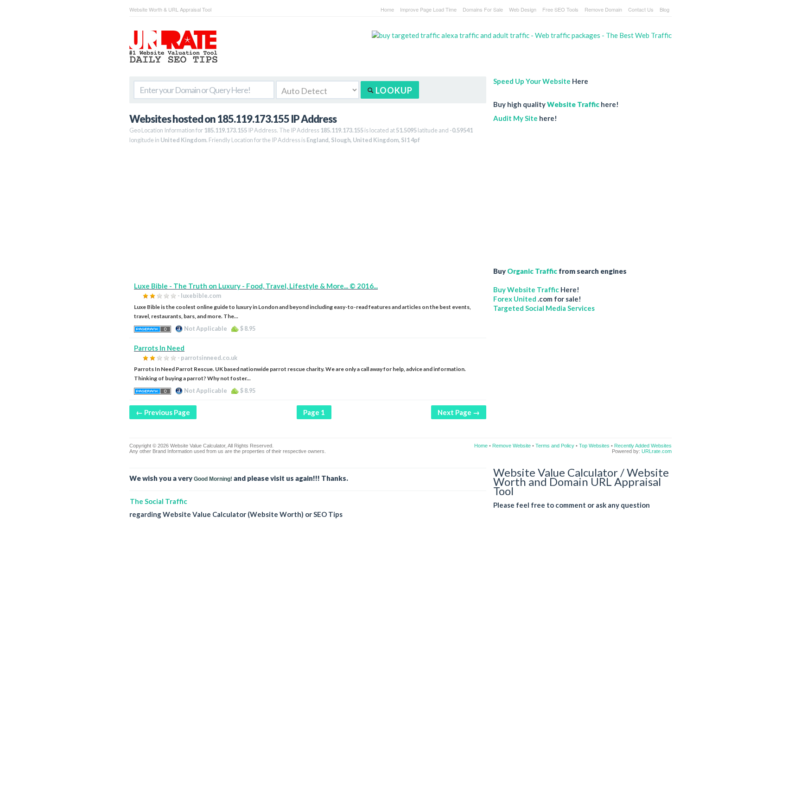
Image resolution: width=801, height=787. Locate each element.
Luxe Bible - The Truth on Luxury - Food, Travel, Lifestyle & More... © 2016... (256, 286)
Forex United (514, 299)
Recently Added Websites (643, 445)
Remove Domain (603, 9)
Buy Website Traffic (526, 289)
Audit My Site (515, 118)
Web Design (522, 9)
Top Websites (594, 445)
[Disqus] (400, 660)
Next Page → (459, 412)
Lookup (393, 90)
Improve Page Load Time (428, 9)
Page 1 (314, 412)
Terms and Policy (554, 445)
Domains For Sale (483, 9)
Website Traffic (573, 104)
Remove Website (511, 445)
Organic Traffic (532, 271)
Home (387, 9)
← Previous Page (163, 412)
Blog (664, 9)
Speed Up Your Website (532, 81)
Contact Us (641, 9)
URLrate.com (657, 451)
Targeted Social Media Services (544, 308)
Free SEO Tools (560, 9)
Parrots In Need (159, 348)
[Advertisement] (307, 216)
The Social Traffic (158, 501)
